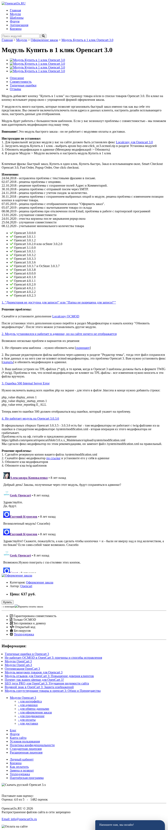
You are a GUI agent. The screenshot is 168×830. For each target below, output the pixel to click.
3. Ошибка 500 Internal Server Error (26, 383)
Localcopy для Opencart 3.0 (134, 142)
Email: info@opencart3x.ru (19, 819)
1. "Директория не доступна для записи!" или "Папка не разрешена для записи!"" (59, 302)
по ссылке (53, 458)
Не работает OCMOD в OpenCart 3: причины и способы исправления (53, 657)
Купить (7, 602)
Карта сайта (18, 737)
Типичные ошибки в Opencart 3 (27, 654)
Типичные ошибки (23, 85)
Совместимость (21, 81)
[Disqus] (84, 522)
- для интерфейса (30, 701)
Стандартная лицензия (26, 748)
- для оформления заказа (35, 712)
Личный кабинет (22, 759)
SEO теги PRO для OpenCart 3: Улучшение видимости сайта (47, 683)
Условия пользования (25, 741)
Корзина (16, 763)
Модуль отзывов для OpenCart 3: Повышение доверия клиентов (49, 676)
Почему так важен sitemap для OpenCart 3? (34, 679)
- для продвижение (31, 716)
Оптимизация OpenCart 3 (22, 668)
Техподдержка (24, 634)
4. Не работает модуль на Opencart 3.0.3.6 (30, 418)
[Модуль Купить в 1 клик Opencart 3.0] (37, 60)
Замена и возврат (22, 770)
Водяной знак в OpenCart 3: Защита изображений (39, 687)
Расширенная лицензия (26, 752)
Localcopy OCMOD (65, 316)
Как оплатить (19, 766)
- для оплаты (27, 719)
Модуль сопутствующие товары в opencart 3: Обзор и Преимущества (53, 690)
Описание (17, 78)
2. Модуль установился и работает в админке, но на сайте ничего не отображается (59, 334)
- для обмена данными (33, 708)
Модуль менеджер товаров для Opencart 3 (33, 672)
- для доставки (28, 723)
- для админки (28, 705)
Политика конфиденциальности (32, 745)
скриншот (83, 347)
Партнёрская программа (27, 778)
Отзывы (15, 89)
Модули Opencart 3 (23, 697)
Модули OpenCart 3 (18, 661)
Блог (13, 730)
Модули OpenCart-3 (18, 665)
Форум (14, 734)
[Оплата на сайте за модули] (15, 826)
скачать (8, 362)
